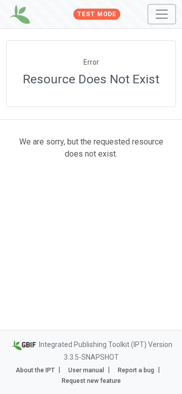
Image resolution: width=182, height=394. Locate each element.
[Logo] (20, 14)
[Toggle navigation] (162, 14)
